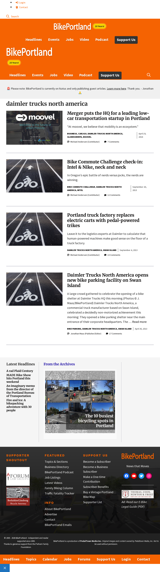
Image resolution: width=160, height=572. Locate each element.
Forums (84, 559)
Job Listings (52, 477)
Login (22, 2)
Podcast (101, 39)
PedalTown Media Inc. (91, 541)
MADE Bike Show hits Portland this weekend (18, 378)
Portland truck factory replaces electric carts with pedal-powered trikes (103, 220)
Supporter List (92, 502)
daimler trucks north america (105, 133)
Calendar (50, 559)
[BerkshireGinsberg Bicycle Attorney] (18, 504)
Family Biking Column (59, 488)
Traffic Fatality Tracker (59, 493)
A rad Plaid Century (19, 371)
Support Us (126, 39)
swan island (109, 250)
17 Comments (115, 333)
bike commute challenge (81, 186)
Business (72, 133)
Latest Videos (53, 483)
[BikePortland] (29, 52)
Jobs (70, 39)
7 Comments (113, 141)
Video (84, 39)
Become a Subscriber (97, 461)
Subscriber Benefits (96, 487)
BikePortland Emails (58, 525)
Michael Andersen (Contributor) (85, 141)
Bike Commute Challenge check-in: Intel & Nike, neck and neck (105, 164)
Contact (23, 7)
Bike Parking (74, 328)
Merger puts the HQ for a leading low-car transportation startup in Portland (108, 115)
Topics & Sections (56, 461)
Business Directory (57, 467)
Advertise (51, 514)
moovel (87, 136)
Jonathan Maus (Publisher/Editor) (85, 333)
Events (54, 39)
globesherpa (74, 136)
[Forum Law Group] (18, 485)
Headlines (33, 39)
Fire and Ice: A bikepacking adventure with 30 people (19, 405)
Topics (31, 559)
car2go (82, 133)
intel (80, 190)
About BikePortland (58, 509)
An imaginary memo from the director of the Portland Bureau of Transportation (20, 391)
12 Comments (114, 195)
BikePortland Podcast (59, 472)
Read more (139, 322)
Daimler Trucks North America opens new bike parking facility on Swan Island (107, 280)
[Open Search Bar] (12, 16)
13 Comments (114, 255)
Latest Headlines (20, 364)
